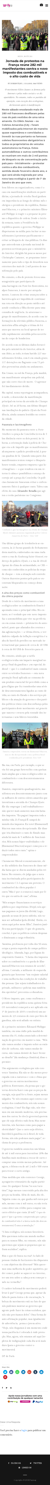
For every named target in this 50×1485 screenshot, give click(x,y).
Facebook (16, 1463)
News (20, 56)
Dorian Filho (16, 84)
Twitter (37, 1463)
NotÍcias (28, 56)
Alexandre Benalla (27, 491)
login (24, 1430)
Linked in (26, 1468)
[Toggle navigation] (46, 5)
